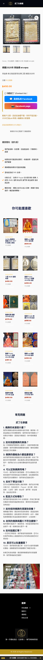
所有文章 (25, 618)
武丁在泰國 (19, 3)
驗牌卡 (24, 611)
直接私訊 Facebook (20, 98)
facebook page (20, 106)
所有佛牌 (25, 608)
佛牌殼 (24, 614)
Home (4, 61)
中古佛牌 (11, 61)
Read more (9, 248)
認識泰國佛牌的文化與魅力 (11, 125)
